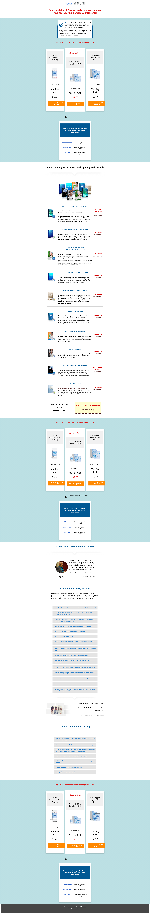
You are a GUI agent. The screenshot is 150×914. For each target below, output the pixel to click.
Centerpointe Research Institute (77, 907)
